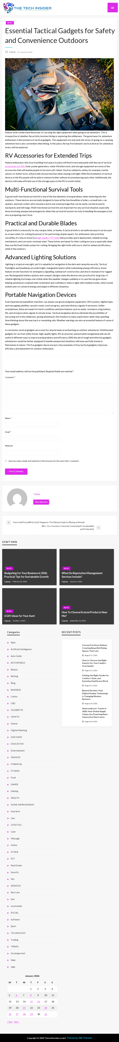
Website (9, 445)
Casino (14, 696)
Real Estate (16, 865)
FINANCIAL (16, 764)
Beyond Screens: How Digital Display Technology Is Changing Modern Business (95, 694)
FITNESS (15, 771)
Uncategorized (18, 953)
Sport (13, 926)
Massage (15, 838)
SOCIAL (14, 912)
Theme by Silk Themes (79, 1037)
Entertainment (18, 750)
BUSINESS (16, 689)
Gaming (14, 791)
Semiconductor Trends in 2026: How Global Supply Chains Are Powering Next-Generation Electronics (95, 712)
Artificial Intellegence (21, 649)
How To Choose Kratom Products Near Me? (84, 614)
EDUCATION (17, 743)
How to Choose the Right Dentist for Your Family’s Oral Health (94, 663)
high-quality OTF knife (48, 237)
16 (38, 1001)
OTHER (14, 852)
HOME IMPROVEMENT (22, 804)
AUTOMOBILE (18, 662)
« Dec (10, 1021)
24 (45, 1007)
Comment (10, 377)
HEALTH (15, 798)
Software (15, 919)
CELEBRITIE (17, 710)
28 (24, 1014)
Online (14, 845)
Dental (14, 723)
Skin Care (15, 892)
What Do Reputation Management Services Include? (82, 574)
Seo (12, 879)
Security (15, 872)
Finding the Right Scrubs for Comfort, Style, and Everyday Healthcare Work (95, 678)
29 (31, 1014)
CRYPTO (15, 716)
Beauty (14, 669)
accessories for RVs (15, 166)
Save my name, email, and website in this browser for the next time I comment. (44, 461)
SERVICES (16, 885)
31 (45, 1014)
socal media (16, 906)
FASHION (15, 757)
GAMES (14, 784)
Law (13, 818)
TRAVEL (15, 946)
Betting (14, 676)
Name (8, 418)
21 (24, 1007)
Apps (13, 642)
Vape (13, 960)
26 (10, 1014)
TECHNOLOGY (18, 933)
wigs (13, 966)
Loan (13, 831)
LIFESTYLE (16, 824)
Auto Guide (16, 656)
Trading (14, 939)
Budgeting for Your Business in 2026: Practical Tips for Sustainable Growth (26, 574)
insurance (15, 811)
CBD (13, 703)
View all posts (41, 502)
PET (13, 858)
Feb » (16, 1021)
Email (8, 432)
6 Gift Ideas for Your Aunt (19, 615)
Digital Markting (19, 730)
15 (31, 1001)
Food (13, 777)
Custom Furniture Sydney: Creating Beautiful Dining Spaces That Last (94, 648)
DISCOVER (16, 737)
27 (17, 1014)
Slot (13, 899)
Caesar (12, 52)
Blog (10, 23)
